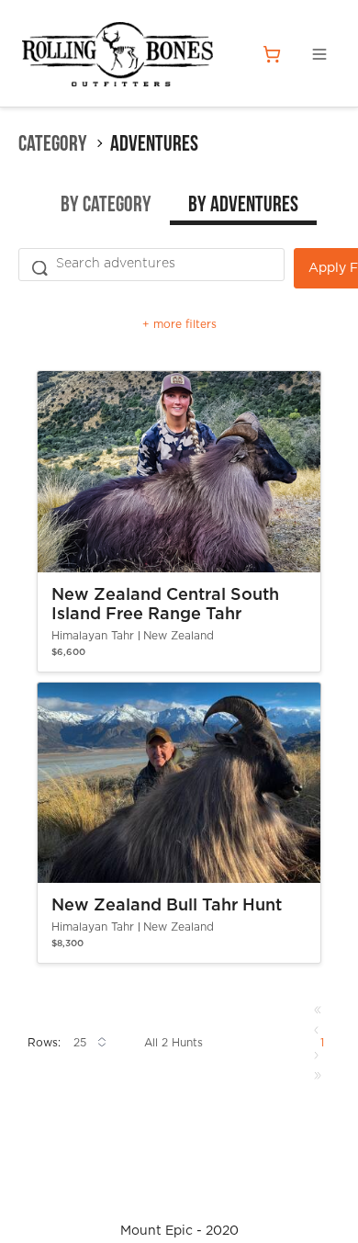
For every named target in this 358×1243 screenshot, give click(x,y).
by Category (106, 206)
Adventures (154, 143)
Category (52, 143)
